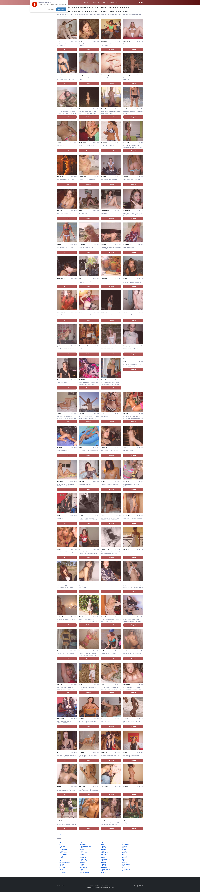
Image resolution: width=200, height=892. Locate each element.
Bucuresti (86, 2)
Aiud (61, 844)
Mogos (104, 849)
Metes (103, 844)
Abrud (61, 843)
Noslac (104, 851)
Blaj (61, 859)
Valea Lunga (126, 865)
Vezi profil (66, 49)
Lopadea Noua (85, 872)
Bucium (62, 864)
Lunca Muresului (85, 874)
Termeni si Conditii (94, 885)
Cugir (82, 849)
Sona (124, 854)
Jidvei (82, 869)
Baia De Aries (63, 854)
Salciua (104, 872)
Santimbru (126, 844)
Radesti (104, 864)
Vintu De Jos (126, 869)
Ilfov (117, 2)
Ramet (104, 865)
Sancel (125, 843)
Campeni (62, 867)
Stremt (125, 857)
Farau (82, 856)
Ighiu (82, 865)
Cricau (83, 847)
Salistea (104, 874)
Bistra (61, 857)
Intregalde (84, 867)
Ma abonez (61, 9)
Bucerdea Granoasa (65, 862)
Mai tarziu (51, 9)
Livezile (83, 870)
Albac (61, 847)
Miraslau (104, 847)
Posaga (104, 862)
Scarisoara (126, 847)
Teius (124, 861)
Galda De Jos (84, 857)
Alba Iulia (62, 846)
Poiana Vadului (106, 859)
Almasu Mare (63, 849)
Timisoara (93, 2)
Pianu (103, 857)
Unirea (125, 862)
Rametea (104, 867)
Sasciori (125, 846)
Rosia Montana (106, 870)
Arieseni (62, 851)
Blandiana (62, 861)
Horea (82, 864)
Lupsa (103, 843)
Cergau (62, 870)
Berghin (62, 856)
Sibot (124, 851)
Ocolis (104, 854)
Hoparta (83, 862)
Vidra (124, 867)
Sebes (125, 849)
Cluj (99, 2)
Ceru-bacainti (63, 872)
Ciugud (83, 843)
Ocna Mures (105, 852)
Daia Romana (84, 852)
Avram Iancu (63, 852)
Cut (82, 851)
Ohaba (104, 856)
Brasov (112, 2)
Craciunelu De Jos (86, 846)
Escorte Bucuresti (104, 885)
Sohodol (125, 852)
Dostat (83, 854)
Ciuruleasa (84, 844)
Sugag (125, 859)
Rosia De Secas (106, 869)
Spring (125, 856)
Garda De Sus (84, 861)
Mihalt (103, 846)
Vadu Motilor (126, 864)
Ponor (104, 861)
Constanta (105, 2)
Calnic (61, 865)
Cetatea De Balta (64, 874)
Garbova (83, 859)
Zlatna (125, 870)
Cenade (62, 869)
